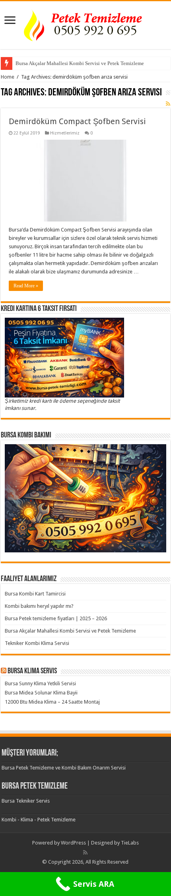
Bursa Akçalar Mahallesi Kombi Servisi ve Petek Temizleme (80, 63)
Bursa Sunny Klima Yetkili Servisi (40, 683)
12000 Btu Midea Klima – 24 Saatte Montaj (52, 702)
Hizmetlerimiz (65, 133)
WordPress (73, 843)
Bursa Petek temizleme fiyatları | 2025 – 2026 (56, 618)
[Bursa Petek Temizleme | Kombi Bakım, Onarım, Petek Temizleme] (85, 23)
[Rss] (85, 852)
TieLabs (130, 843)
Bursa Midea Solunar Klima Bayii (41, 693)
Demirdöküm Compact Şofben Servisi (77, 121)
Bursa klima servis (32, 671)
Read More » (26, 286)
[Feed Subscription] (168, 104)
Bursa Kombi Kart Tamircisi (35, 594)
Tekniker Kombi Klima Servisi (37, 643)
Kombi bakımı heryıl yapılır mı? (39, 606)
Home (7, 77)
